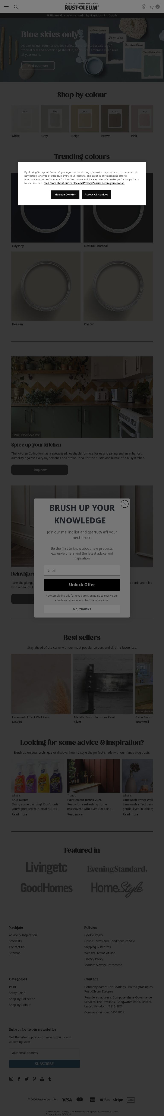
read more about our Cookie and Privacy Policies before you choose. (84, 183)
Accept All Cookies (96, 194)
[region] (82, 183)
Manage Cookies (65, 194)
